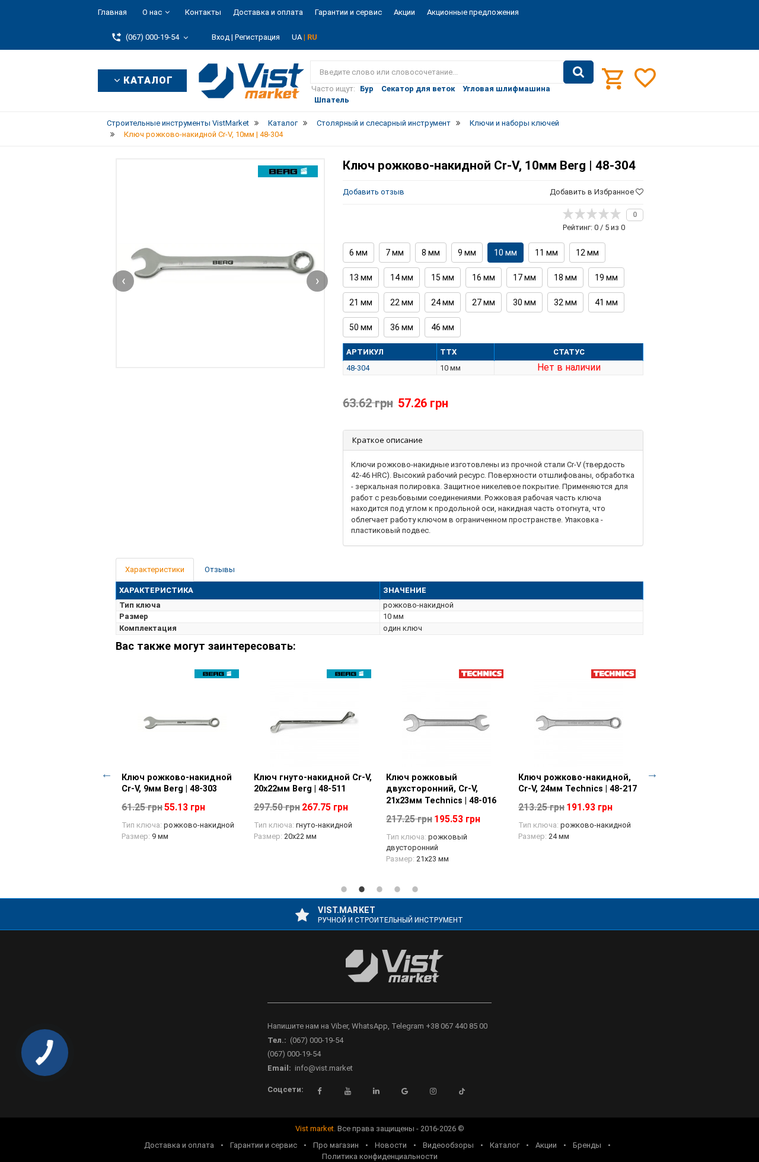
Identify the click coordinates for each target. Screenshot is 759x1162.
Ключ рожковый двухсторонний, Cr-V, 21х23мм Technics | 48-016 (441, 788)
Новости (391, 1145)
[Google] (405, 1091)
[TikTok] (462, 1091)
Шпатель (331, 99)
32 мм (565, 302)
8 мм (431, 252)
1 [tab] (344, 889)
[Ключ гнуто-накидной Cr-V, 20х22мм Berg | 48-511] (314, 722)
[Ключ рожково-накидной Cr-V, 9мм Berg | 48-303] (182, 722)
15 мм (442, 277)
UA (298, 37)
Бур (367, 88)
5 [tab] (415, 889)
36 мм (401, 327)
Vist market (314, 1128)
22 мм (401, 302)
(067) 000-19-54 (316, 1040)
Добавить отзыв (373, 191)
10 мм (505, 252)
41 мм (606, 302)
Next (652, 774)
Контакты (203, 12)
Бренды (587, 1145)
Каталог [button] (146, 80)
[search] (578, 72)
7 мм (394, 252)
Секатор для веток (418, 88)
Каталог (504, 1145)
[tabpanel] (182, 762)
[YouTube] (348, 1091)
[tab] (493, 440)
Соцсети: (285, 1089)
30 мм (524, 302)
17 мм (524, 277)
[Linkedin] (376, 1091)
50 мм (360, 327)
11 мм (546, 252)
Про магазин (336, 1145)
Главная (112, 12)
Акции (404, 12)
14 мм (401, 277)
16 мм (483, 277)
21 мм (360, 302)
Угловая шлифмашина (506, 88)
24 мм (442, 302)
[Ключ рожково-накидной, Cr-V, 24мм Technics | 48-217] (578, 722)
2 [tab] (362, 889)
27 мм (483, 302)
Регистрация (257, 37)
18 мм (565, 277)
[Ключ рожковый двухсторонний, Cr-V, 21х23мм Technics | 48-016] (446, 722)
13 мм (360, 277)
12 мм (587, 252)
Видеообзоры (448, 1145)
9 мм (467, 252)
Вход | (222, 37)
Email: (279, 1068)
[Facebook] (319, 1091)
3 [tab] (379, 889)
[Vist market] (379, 975)
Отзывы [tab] (220, 569)
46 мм (442, 327)
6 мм (358, 252)
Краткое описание (387, 440)
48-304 (357, 367)
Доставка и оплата (268, 12)
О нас (152, 12)
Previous (107, 774)
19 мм (606, 277)
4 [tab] (397, 889)
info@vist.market (324, 1068)
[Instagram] (433, 1091)
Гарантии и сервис (348, 12)
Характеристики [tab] (154, 569)
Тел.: (276, 1040)
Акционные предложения (473, 12)
